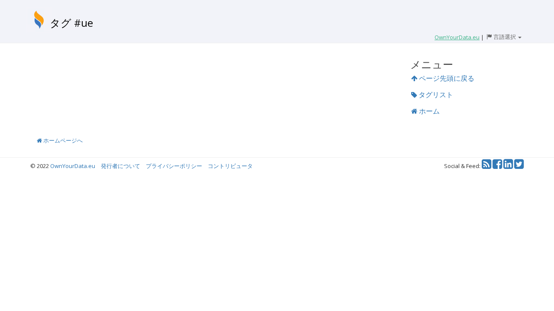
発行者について (120, 166)
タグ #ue (71, 23)
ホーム (428, 111)
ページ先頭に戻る (445, 78)
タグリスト (435, 94)
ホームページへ (62, 140)
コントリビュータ (230, 166)
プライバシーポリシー (174, 166)
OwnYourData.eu (72, 166)
